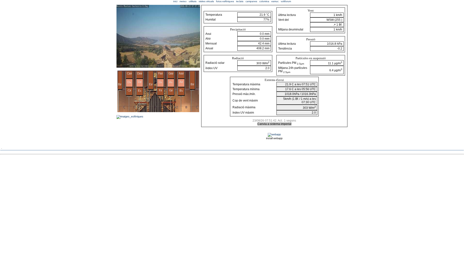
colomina (264, 1)
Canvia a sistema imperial (274, 124)
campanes (251, 1)
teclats (239, 1)
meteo (183, 1)
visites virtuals (206, 1)
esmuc (275, 1)
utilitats (192, 1)
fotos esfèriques (225, 1)
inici (175, 1)
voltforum (286, 1)
